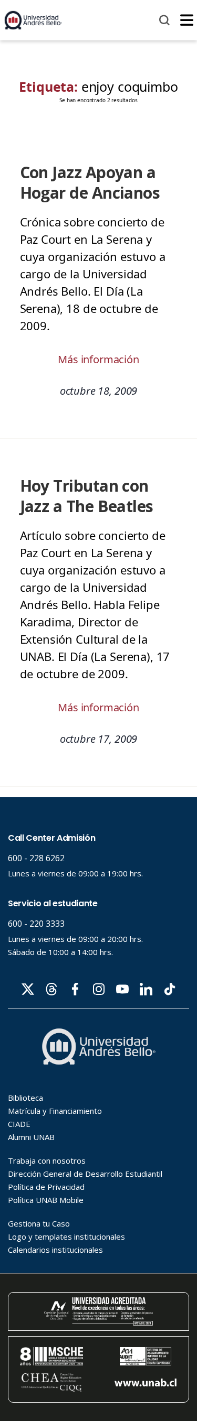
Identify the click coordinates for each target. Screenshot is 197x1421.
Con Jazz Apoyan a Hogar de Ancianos (90, 182)
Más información (98, 359)
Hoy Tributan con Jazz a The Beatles (86, 496)
